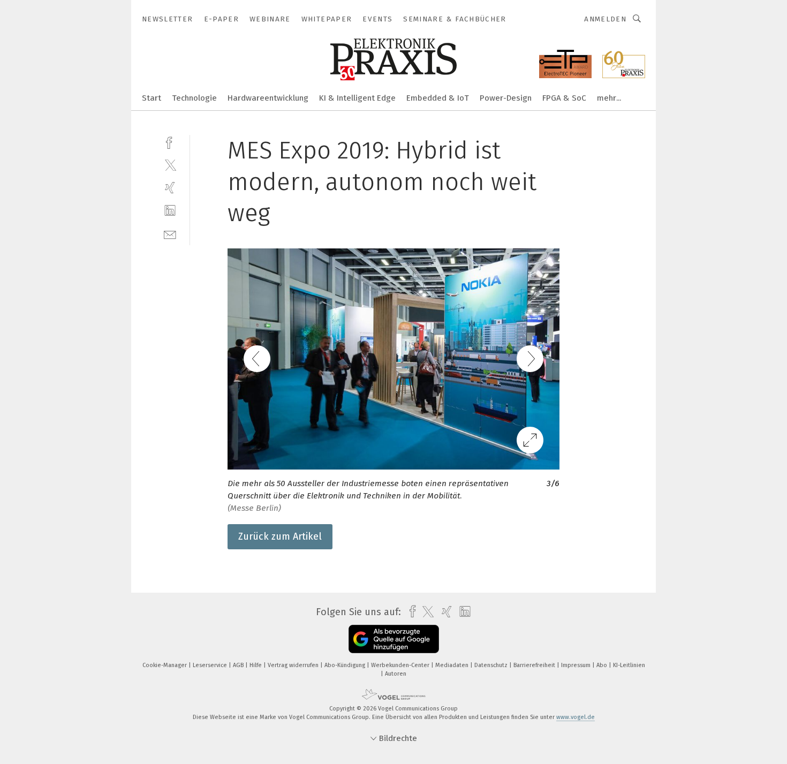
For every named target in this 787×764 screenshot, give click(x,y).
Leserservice (211, 665)
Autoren (395, 673)
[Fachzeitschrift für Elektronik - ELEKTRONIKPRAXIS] (151, 97)
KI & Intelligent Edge (357, 98)
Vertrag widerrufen (294, 665)
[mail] (170, 233)
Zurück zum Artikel (280, 536)
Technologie (194, 98)
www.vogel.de (575, 717)
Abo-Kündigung (345, 665)
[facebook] (170, 141)
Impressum (576, 665)
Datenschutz (491, 665)
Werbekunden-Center (401, 665)
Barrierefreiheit (535, 665)
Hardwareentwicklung (268, 98)
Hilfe (256, 665)
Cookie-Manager (165, 665)
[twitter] (170, 164)
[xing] (170, 187)
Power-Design (506, 98)
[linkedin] (170, 210)
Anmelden (605, 19)
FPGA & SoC (564, 98)
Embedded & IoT (437, 98)
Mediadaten (452, 665)
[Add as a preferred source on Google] (394, 639)
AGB (239, 665)
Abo (602, 665)
